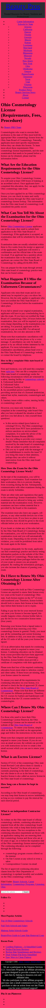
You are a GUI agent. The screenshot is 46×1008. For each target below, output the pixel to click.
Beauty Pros (23, 6)
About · (22, 962)
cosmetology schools (34, 379)
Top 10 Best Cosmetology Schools (17, 920)
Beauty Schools (20, 881)
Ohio (3, 887)
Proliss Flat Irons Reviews (17, 949)
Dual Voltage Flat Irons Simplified (21, 954)
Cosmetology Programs (23, 884)
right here (10, 371)
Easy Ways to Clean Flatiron (18, 957)
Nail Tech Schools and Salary (14, 925)
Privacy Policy (36, 962)
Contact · (28, 962)
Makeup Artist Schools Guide (14, 930)
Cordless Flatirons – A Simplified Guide (24, 946)
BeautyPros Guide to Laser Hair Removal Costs (22, 935)
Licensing (39, 884)
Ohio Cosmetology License (20, 226)
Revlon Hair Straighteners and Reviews (23, 952)
